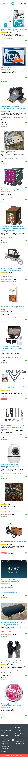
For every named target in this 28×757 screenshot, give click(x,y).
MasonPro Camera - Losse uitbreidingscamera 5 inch (10, 465)
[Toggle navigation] (25, 3)
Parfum (2, 728)
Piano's (2, 745)
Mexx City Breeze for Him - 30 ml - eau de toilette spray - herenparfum (14, 30)
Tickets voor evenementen (21, 737)
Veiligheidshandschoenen (21, 732)
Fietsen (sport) (4, 732)
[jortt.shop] (8, 3)
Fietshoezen (17, 727)
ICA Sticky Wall (6, 68)
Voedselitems (4, 749)
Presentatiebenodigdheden (7, 730)
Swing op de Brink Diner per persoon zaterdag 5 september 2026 (13, 581)
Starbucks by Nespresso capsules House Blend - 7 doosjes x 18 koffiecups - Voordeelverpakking (14, 228)
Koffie (2, 727)
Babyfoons (17, 730)
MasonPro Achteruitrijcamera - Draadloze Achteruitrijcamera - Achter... (11, 348)
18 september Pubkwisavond (10, 503)
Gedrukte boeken (19, 728)
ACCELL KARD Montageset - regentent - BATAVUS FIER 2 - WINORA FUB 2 (14, 427)
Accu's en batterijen (5, 740)
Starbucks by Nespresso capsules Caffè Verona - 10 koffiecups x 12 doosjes (14, 189)
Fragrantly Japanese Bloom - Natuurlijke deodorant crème (11, 705)
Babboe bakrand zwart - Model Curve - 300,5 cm (14, 542)
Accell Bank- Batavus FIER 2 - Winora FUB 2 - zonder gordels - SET (13, 623)
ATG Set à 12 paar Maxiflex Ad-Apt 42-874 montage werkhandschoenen (13, 662)
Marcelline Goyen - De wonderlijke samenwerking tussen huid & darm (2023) (13, 308)
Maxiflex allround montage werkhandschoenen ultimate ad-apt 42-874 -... (13, 108)
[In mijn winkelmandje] (26, 40)
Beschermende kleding (6, 733)
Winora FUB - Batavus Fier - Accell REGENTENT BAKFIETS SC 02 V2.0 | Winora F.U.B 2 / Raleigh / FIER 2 (12, 269)
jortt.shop (22, 740)
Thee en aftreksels (5, 735)
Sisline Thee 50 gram (8, 151)
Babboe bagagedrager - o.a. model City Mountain (14, 388)
